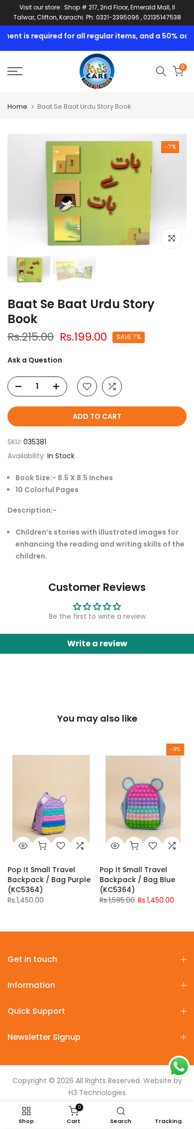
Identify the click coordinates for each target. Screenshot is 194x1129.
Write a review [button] (97, 643)
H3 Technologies (97, 1093)
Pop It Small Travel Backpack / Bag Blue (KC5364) (137, 880)
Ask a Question (34, 360)
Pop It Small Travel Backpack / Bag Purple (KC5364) (49, 880)
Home (17, 106)
